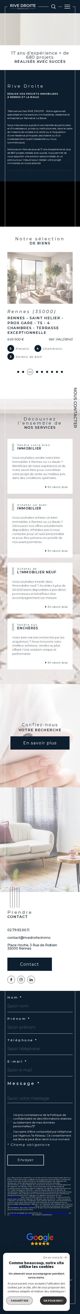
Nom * (14, 985)
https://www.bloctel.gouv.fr (22, 1194)
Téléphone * (22, 1028)
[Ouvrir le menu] (67, 6)
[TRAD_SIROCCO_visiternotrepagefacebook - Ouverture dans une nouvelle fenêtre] (11, 968)
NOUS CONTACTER (75, 408)
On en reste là (52, 1257)
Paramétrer (19, 1300)
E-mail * (17, 1049)
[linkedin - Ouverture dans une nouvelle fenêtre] (31, 968)
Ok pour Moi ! (53, 1300)
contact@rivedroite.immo (28, 926)
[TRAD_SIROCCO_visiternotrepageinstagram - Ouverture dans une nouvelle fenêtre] (21, 968)
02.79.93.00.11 (18, 918)
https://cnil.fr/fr (14, 1185)
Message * (23, 1072)
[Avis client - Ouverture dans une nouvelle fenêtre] (39, 1227)
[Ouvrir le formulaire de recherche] (53, 6)
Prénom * (18, 1007)
